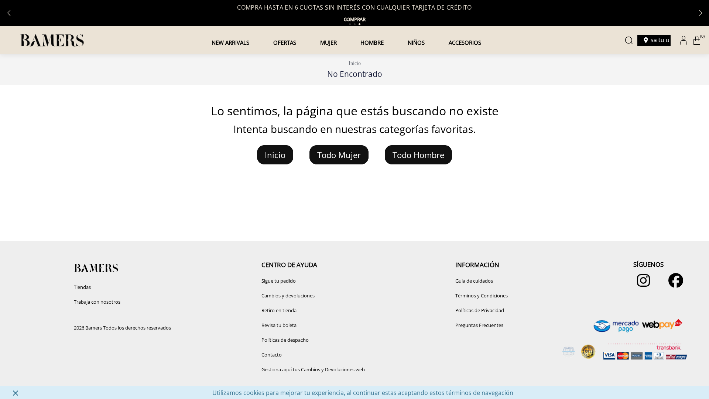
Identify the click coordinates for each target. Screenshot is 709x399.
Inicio (355, 63)
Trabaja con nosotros (97, 302)
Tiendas (82, 287)
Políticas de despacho (285, 340)
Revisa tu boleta (279, 325)
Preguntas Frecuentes (479, 325)
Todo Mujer (339, 154)
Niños (416, 42)
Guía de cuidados (474, 280)
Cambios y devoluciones (288, 295)
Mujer (328, 42)
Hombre (372, 42)
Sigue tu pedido (278, 280)
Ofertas (284, 42)
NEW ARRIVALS (230, 42)
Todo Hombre (418, 154)
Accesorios (465, 42)
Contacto (271, 354)
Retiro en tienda (279, 310)
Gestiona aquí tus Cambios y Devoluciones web (313, 369)
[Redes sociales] (641, 284)
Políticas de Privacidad (479, 310)
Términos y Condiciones (481, 295)
